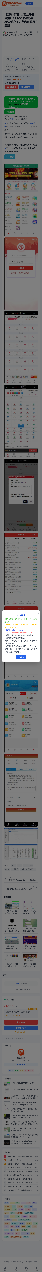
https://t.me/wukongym (22, 633)
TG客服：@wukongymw (14, 630)
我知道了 (21, 657)
